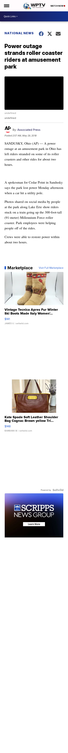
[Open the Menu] (6, 5)
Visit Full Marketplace (51, 267)
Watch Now (57, 6)
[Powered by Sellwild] (58, 490)
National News (19, 33)
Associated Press (28, 130)
